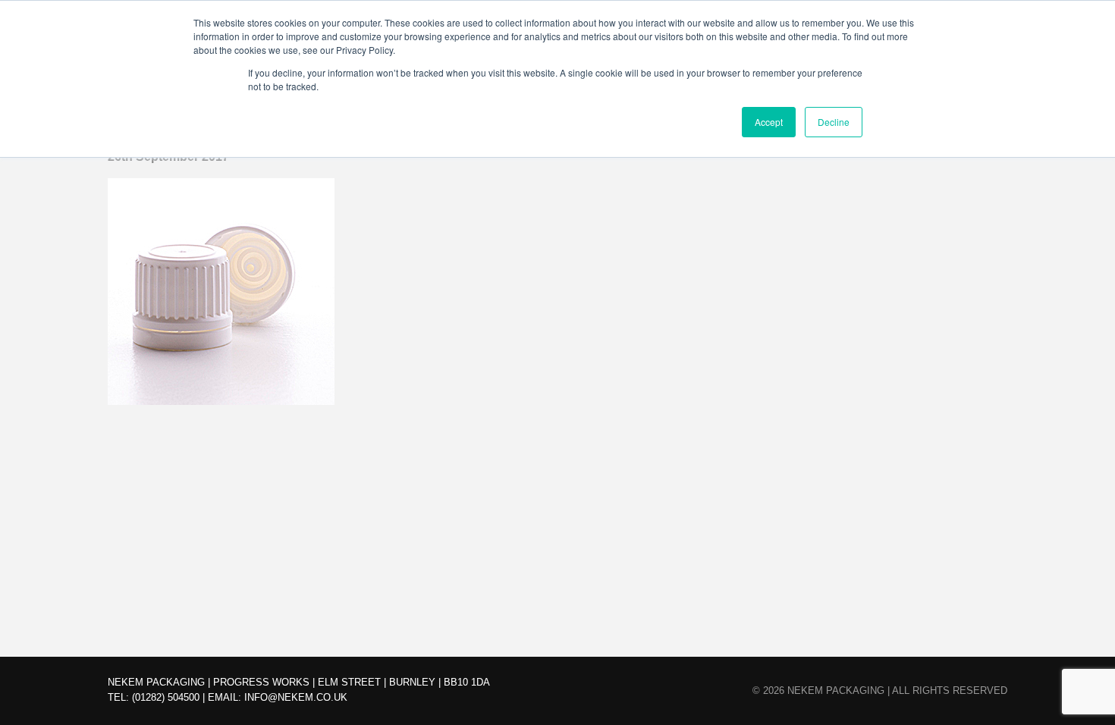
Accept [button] (769, 121)
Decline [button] (834, 121)
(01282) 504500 (165, 697)
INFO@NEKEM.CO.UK (295, 697)
